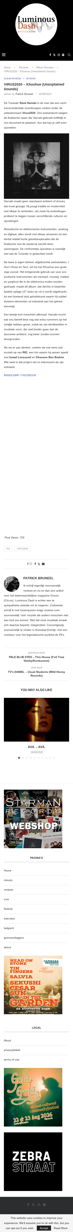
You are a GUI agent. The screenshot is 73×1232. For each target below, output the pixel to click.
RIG (8, 548)
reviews (8, 889)
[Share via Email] (43, 563)
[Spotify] (63, 55)
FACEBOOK (28, 375)
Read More (61, 1228)
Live (6, 899)
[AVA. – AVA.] (36, 719)
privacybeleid (12, 1050)
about (7, 947)
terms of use (11, 1059)
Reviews (23, 67)
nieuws (8, 880)
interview (9, 918)
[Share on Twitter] (39, 564)
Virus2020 (22, 548)
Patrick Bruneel (24, 94)
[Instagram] (59, 55)
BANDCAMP (11, 375)
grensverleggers (14, 937)
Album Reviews (45, 67)
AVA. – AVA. (36, 747)
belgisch (9, 928)
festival (8, 908)
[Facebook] (50, 55)
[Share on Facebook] (35, 563)
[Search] (69, 55)
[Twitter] (54, 55)
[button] (7, 728)
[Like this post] (30, 563)
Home (7, 67)
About (7, 1040)
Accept (44, 1228)
